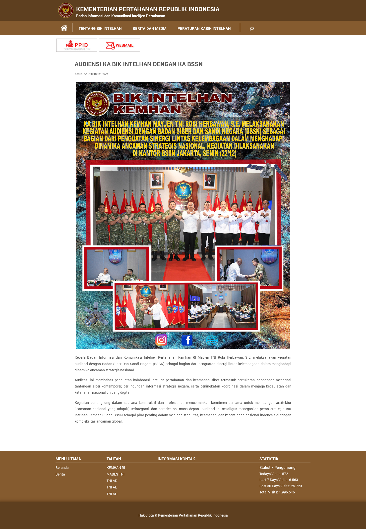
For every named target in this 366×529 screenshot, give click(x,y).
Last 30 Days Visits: (275, 485)
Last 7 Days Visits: (274, 479)
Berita (60, 474)
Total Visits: (269, 492)
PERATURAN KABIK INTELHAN (204, 28)
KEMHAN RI (116, 467)
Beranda (62, 467)
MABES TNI (115, 474)
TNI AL (112, 487)
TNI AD (112, 480)
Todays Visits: (270, 473)
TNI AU (112, 493)
